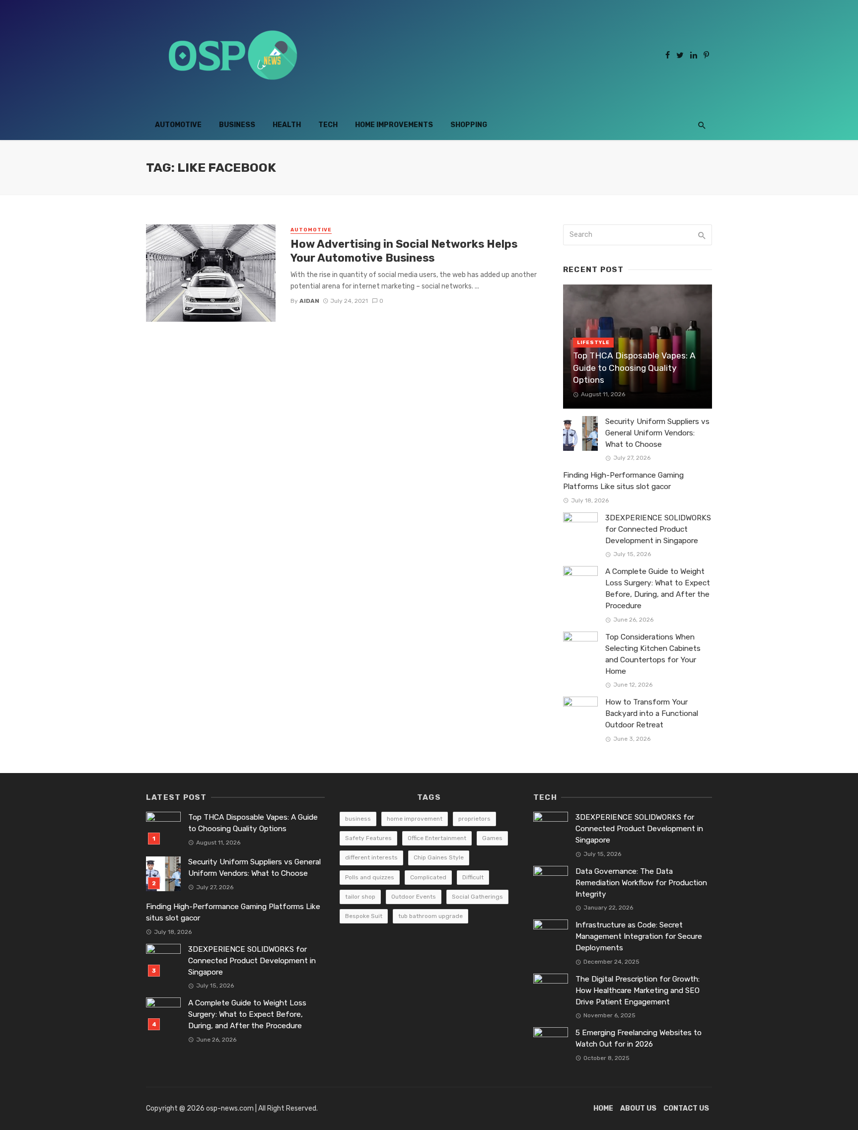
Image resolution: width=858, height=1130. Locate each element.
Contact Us (686, 1108)
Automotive (178, 125)
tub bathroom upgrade (430, 916)
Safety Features (368, 838)
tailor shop (360, 896)
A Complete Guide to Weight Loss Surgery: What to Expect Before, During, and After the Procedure (657, 588)
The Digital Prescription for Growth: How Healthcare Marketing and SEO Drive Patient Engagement (637, 990)
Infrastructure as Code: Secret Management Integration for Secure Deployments (638, 936)
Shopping (468, 125)
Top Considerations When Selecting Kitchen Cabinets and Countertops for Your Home (653, 654)
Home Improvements (394, 125)
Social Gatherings (477, 896)
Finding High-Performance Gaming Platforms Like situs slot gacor (623, 481)
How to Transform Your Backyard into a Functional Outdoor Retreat (651, 713)
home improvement (414, 818)
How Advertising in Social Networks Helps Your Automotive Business (403, 251)
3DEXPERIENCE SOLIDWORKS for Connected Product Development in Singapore (658, 529)
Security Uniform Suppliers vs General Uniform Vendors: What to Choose (657, 433)
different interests (371, 857)
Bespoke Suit (363, 916)
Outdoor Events (413, 896)
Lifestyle (593, 343)
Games (492, 838)
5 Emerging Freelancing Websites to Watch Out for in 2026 (638, 1038)
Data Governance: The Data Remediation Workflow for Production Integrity (641, 883)
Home (603, 1108)
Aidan (309, 300)
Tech (328, 125)
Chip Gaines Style (439, 857)
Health (287, 125)
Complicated (428, 877)
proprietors (474, 818)
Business (237, 125)
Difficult (473, 877)
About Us (638, 1108)
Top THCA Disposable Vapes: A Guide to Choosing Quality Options (634, 368)
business (358, 818)
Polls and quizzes (369, 877)
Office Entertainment (437, 838)
